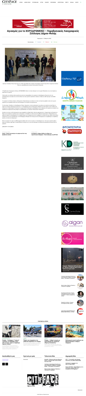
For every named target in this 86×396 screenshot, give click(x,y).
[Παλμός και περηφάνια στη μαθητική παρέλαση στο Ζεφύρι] (32, 331)
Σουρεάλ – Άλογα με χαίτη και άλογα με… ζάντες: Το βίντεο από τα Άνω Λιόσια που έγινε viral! (72, 267)
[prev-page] (79, 250)
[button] (81, 2)
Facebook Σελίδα (5, 359)
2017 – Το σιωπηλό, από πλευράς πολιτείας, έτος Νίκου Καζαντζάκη (73, 360)
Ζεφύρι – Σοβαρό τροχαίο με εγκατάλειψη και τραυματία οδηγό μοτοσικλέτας (52, 341)
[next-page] (82, 250)
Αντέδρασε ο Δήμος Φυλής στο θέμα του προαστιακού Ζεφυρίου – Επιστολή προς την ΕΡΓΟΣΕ (44, 134)
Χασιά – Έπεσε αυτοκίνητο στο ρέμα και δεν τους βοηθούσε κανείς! (14, 134)
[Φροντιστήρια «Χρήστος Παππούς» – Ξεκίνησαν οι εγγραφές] (80, 286)
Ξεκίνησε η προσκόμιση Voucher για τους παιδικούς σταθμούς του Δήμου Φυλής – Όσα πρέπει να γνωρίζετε (68, 277)
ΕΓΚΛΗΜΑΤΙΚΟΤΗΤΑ (6, 338)
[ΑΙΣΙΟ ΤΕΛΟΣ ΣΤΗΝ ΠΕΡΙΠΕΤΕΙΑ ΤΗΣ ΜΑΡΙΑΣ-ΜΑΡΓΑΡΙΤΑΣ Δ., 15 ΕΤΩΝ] (80, 311)
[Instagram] (6, 364)
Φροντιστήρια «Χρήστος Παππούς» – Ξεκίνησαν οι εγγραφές (68, 286)
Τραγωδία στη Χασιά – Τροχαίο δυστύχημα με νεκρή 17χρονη (67, 303)
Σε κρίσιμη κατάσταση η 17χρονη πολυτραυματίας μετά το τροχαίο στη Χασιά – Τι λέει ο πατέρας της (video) (68, 294)
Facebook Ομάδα (5, 360)
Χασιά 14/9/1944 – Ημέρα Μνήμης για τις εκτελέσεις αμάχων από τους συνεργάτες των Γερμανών (74, 368)
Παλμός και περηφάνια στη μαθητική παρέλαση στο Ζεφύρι (32, 341)
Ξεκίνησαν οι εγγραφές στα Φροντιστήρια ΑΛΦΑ (72, 364)
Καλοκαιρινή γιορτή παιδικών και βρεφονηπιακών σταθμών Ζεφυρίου (74, 341)
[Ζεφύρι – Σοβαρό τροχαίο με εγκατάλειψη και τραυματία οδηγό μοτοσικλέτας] (53, 331)
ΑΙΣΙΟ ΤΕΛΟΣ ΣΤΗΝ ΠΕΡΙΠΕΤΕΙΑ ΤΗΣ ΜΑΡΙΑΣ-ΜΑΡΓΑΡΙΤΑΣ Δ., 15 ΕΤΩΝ (68, 311)
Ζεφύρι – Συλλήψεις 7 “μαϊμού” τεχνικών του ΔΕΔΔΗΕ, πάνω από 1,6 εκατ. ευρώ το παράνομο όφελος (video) (11, 342)
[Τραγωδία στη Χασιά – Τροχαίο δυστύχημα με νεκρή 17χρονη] (80, 303)
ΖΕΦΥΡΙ (43, 28)
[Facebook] (3, 364)
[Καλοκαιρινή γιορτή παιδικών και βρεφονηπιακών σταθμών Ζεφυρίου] (75, 331)
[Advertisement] (43, 9)
